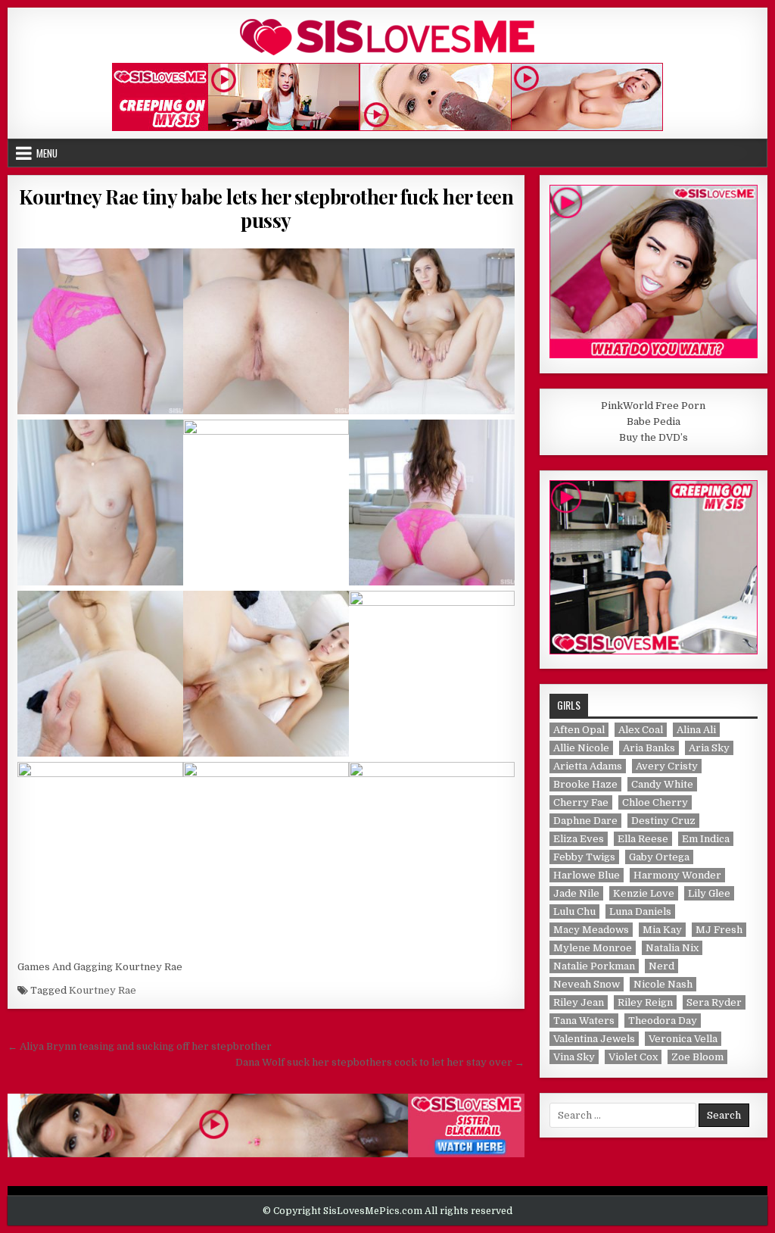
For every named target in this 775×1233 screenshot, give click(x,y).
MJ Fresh (719, 929)
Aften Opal (579, 729)
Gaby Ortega (659, 857)
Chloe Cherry (655, 802)
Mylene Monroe (592, 948)
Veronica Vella (683, 1038)
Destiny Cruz (663, 820)
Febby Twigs (584, 857)
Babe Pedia (653, 421)
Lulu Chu (574, 911)
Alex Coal (640, 729)
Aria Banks (649, 748)
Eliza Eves (578, 838)
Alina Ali (696, 729)
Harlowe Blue (586, 875)
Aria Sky (709, 748)
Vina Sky (574, 1057)
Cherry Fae (580, 802)
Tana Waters (584, 1020)
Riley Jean (578, 1002)
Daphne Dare (585, 820)
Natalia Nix (672, 948)
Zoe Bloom (697, 1057)
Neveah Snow (586, 984)
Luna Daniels (640, 911)
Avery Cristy (667, 766)
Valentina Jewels (594, 1038)
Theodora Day (662, 1020)
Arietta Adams (587, 766)
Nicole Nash (663, 984)
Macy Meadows (591, 929)
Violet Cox (633, 1057)
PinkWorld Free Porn (653, 405)
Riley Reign (645, 1002)
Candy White (662, 784)
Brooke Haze (585, 784)
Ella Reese (643, 838)
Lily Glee (709, 893)
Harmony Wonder (677, 875)
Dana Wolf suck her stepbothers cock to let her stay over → (379, 1062)
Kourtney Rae (102, 990)
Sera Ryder (714, 1002)
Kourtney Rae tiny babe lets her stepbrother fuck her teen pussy (266, 208)
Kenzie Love (643, 893)
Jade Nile (576, 893)
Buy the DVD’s (653, 437)
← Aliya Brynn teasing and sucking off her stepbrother (140, 1046)
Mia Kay (662, 929)
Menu (47, 153)
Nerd (661, 966)
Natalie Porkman (594, 966)
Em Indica (706, 838)
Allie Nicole (581, 748)
